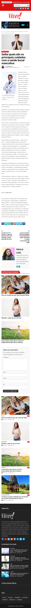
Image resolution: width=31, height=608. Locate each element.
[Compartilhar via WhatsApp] (9, 223)
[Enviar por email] (12, 223)
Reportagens (19, 599)
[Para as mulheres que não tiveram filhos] (15, 284)
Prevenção (3, 467)
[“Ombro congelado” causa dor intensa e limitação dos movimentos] (5, 559)
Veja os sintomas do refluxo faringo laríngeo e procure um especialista (19, 566)
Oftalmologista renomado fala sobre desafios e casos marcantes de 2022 (24, 237)
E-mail (5, 378)
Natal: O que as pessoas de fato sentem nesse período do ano (7, 236)
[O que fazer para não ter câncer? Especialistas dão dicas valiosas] (15, 330)
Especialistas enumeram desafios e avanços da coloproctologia (19, 574)
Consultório (10, 597)
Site (4, 384)
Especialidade (12, 556)
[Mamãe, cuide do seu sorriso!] (15, 307)
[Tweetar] (6, 223)
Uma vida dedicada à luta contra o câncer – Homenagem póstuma (19, 550)
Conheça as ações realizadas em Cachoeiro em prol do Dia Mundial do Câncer (15, 497)
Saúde (11, 564)
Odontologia (7, 31)
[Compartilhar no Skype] (18, 223)
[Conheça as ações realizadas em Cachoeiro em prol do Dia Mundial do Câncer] (15, 484)
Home (3, 31)
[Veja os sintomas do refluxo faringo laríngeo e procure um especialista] (5, 566)
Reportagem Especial (5, 495)
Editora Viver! (15, 568)
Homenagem (12, 548)
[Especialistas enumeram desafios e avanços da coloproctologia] (5, 574)
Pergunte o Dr (12, 599)
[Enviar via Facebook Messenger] (21, 223)
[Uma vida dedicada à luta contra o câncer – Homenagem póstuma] (5, 551)
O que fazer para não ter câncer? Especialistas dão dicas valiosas (13, 341)
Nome (4, 372)
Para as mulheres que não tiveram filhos (15, 295)
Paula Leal (9, 66)
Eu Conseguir (24, 597)
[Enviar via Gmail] (15, 223)
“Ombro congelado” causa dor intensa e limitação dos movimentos (19, 558)
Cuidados (12, 571)
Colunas (4, 597)
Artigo (3, 415)
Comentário (6, 357)
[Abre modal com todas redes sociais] (24, 223)
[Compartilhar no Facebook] (3, 223)
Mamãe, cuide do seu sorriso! (11, 318)
